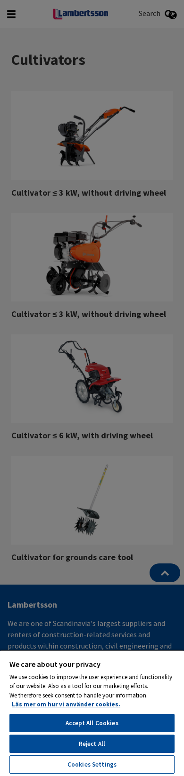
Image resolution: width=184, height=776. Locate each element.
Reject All (92, 744)
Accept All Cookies (92, 723)
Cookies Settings (92, 764)
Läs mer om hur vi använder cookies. (66, 704)
